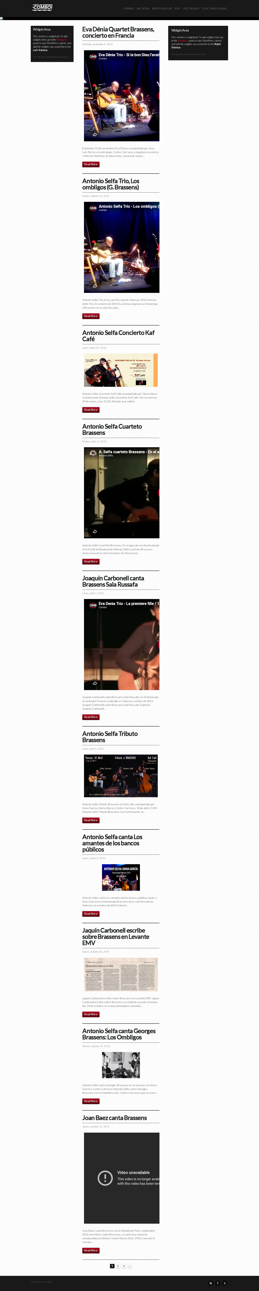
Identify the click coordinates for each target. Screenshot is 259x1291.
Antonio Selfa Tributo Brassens (109, 736)
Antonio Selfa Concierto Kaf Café (118, 335)
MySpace (211, 1283)
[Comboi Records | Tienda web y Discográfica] (42, 7)
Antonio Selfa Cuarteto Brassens (112, 429)
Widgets (62, 39)
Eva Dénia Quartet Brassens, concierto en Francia (118, 32)
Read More (90, 164)
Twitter (225, 1283)
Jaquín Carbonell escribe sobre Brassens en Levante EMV (115, 936)
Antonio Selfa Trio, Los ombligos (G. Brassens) (110, 184)
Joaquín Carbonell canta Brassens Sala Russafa (113, 581)
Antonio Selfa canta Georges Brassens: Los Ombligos (118, 1034)
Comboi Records (129, 18)
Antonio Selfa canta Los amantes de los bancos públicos (112, 843)
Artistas (143, 8)
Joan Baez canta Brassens (114, 1117)
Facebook (218, 1283)
